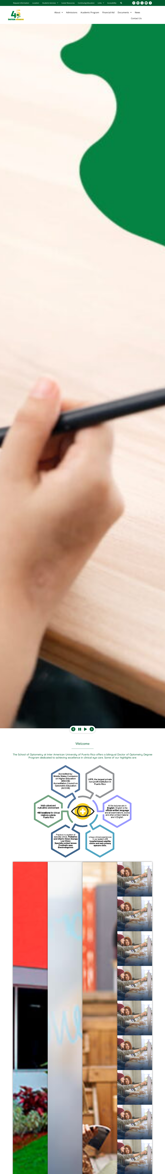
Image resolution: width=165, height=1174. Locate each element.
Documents (123, 12)
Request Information (21, 3)
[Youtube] (146, 2)
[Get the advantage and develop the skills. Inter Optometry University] (82, 376)
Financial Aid (108, 12)
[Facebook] (137, 2)
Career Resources (68, 3)
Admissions (71, 12)
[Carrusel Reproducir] (79, 729)
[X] (142, 2)
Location (35, 3)
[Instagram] (150, 2)
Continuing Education (86, 3)
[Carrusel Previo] (73, 729)
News (137, 12)
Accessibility (111, 3)
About (57, 12)
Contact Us (136, 18)
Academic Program (90, 12)
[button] (121, 3)
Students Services (49, 3)
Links (100, 3)
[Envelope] (133, 2)
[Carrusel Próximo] (92, 729)
